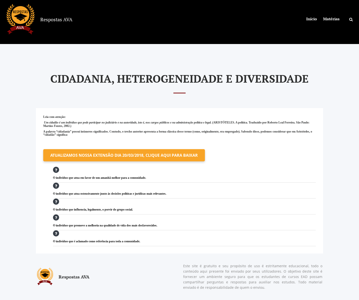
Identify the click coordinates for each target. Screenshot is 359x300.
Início (311, 19)
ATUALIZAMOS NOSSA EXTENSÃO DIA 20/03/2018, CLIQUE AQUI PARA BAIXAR (124, 155)
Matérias (331, 19)
